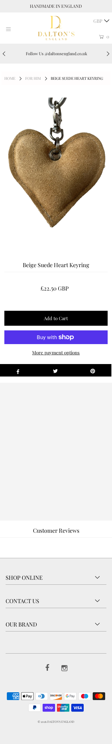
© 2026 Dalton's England (56, 721)
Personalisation (59, 451)
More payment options (56, 352)
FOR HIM (33, 78)
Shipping (30, 451)
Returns (87, 451)
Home (9, 78)
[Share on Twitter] (55, 370)
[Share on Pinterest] (92, 370)
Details (10, 451)
